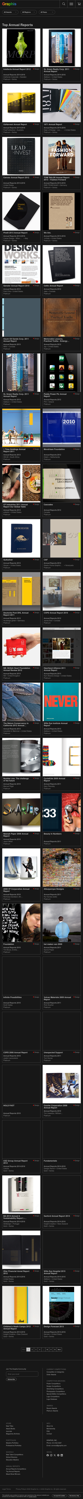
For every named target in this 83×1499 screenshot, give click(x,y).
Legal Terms (6, 1489)
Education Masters (12, 1460)
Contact (49, 1434)
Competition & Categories (55, 1372)
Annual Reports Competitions (16, 1469)
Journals (9, 1431)
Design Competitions (54, 1386)
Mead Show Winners (13, 1474)
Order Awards (51, 1374)
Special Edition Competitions (56, 1394)
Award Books (10, 1428)
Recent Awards (52, 1408)
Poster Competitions (53, 1383)
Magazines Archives (13, 1434)
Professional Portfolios (13, 1445)
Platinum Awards (52, 1411)
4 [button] (39, 1350)
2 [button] (32, 1350)
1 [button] (28, 1350)
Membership (51, 1428)
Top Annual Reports (13, 1471)
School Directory (11, 1457)
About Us (50, 1426)
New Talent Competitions (14, 1454)
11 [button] (51, 1350)
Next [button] (59, 1350)
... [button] (43, 1350)
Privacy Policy (20, 1489)
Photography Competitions (56, 1391)
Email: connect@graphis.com (57, 1445)
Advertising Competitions (55, 1389)
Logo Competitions (53, 1396)
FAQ (48, 1431)
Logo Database (52, 1399)
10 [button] (47, 1350)
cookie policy (32, 1496)
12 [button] (55, 1350)
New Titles (9, 1426)
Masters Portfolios (12, 1443)
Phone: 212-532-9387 (54, 1443)
